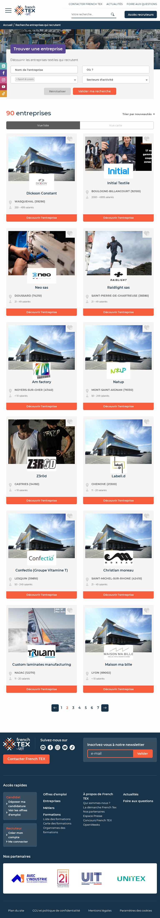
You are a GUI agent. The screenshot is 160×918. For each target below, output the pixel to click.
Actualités (114, 4)
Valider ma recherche (94, 91)
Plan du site (16, 910)
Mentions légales (99, 910)
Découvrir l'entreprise (41, 217)
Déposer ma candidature (17, 804)
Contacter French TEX (85, 4)
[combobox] (116, 70)
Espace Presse (92, 816)
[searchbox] (116, 69)
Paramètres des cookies (136, 910)
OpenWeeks (91, 824)
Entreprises (51, 801)
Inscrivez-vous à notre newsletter (115, 745)
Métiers (48, 808)
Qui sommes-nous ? (96, 803)
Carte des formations (57, 823)
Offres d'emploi (55, 794)
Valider (142, 753)
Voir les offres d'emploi (17, 812)
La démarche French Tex (99, 807)
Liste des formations (56, 819)
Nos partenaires (94, 811)
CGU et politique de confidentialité (56, 910)
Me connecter (18, 841)
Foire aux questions (142, 4)
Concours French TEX (97, 820)
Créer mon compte (15, 835)
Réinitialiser (57, 91)
